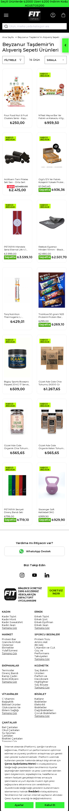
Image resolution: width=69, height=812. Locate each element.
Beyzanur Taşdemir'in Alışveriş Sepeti (38, 37)
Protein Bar (9, 639)
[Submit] (4, 26)
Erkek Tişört (41, 616)
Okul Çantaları (11, 730)
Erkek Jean (41, 625)
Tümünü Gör (9, 628)
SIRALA (51, 60)
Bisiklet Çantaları (12, 738)
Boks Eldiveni (10, 679)
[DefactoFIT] (34, 15)
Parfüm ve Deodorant (41, 677)
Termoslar (8, 670)
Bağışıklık (8, 701)
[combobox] (34, 26)
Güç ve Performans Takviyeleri (41, 653)
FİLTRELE (10, 60)
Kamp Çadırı (9, 676)
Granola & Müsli (11, 642)
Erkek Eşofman (43, 622)
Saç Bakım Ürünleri (41, 672)
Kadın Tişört (9, 616)
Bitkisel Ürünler (11, 704)
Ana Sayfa (8, 37)
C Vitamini (8, 698)
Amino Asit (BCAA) (41, 643)
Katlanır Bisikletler (40, 700)
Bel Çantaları (10, 727)
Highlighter (41, 681)
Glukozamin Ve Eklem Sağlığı (11, 709)
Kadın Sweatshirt (12, 622)
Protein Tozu (42, 639)
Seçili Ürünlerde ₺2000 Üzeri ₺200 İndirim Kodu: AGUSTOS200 (34, 3)
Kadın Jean (9, 625)
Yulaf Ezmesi (9, 650)
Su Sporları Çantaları (9, 734)
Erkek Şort (41, 619)
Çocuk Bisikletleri (45, 713)
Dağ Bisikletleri (43, 710)
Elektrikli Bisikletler (40, 706)
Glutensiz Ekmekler (8, 646)
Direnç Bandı (10, 673)
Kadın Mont (9, 619)
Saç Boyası (41, 684)
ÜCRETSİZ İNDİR (56, 592)
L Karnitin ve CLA (44, 647)
